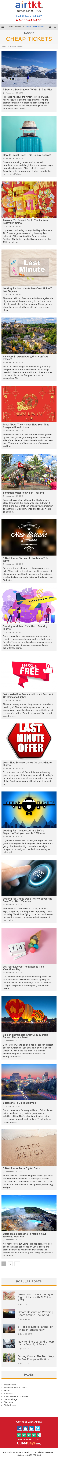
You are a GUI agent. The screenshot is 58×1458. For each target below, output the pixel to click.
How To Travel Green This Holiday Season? (27, 155)
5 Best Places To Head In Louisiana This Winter (25, 559)
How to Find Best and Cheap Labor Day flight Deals (36, 1343)
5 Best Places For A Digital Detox (21, 1168)
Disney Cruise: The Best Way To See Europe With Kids (36, 1358)
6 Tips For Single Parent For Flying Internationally (35, 1328)
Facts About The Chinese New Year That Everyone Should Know (26, 426)
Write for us (10, 1405)
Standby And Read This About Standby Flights (25, 627)
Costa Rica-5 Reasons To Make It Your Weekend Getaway (24, 1235)
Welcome (8, 1402)
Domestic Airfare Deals (15, 1387)
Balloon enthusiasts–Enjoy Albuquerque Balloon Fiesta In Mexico (25, 1036)
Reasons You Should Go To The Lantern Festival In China (25, 221)
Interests (8, 1393)
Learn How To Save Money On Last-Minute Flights (27, 764)
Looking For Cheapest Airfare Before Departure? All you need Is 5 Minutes (24, 832)
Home (3, 47)
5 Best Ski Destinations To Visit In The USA (27, 89)
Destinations (10, 1385)
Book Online (22, 16)
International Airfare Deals (17, 1396)
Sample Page (10, 1399)
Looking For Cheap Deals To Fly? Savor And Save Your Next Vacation (27, 900)
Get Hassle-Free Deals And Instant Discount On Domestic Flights (28, 695)
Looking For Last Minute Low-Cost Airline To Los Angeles (28, 289)
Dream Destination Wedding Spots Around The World (35, 1314)
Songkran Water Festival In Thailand (23, 492)
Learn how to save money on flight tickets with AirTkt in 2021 (36, 1297)
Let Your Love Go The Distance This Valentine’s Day (23, 968)
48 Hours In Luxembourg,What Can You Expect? (25, 358)
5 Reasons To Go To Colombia (19, 1102)
